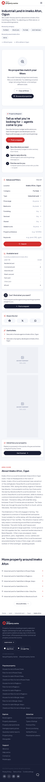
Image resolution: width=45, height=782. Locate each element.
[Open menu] (41, 3)
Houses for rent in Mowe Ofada (13, 669)
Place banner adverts (33, 735)
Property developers (10, 721)
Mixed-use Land (9, 274)
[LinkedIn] (13, 776)
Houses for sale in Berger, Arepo (13, 704)
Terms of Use (17, 772)
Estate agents (7, 718)
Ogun (29, 613)
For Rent (6, 30)
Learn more (8, 642)
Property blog (7, 735)
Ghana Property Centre (27, 657)
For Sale (25, 30)
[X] (9, 776)
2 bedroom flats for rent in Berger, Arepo (16, 708)
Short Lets (15, 30)
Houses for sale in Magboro (12, 690)
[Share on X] (22, 320)
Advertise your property (34, 718)
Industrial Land (8, 270)
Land (10, 613)
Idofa (5, 37)
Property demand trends (11, 725)
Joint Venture (36, 30)
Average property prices (11, 728)
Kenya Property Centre (10, 657)
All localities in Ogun (22, 42)
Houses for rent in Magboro (12, 683)
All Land (6, 285)
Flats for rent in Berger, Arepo (12, 701)
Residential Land (9, 263)
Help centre (6, 752)
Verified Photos (31, 732)
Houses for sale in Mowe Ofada (13, 676)
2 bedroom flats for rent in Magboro (15, 694)
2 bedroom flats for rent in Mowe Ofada (16, 680)
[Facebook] (4, 776)
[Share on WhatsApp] (35, 320)
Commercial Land (9, 267)
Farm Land (7, 278)
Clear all (38, 180)
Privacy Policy (7, 772)
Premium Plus (30, 725)
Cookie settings (28, 772)
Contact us (6, 756)
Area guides (6, 739)
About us (6, 749)
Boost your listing (32, 728)
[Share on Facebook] (10, 320)
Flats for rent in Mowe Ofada (12, 673)
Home (4, 613)
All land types (7, 42)
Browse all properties (24, 96)
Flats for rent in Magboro (11, 687)
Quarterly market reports (11, 732)
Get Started (21, 453)
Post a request (16, 140)
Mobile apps (7, 759)
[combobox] (27, 185)
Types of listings (31, 721)
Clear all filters (24, 91)
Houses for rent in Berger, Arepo (13, 697)
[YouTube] (18, 776)
